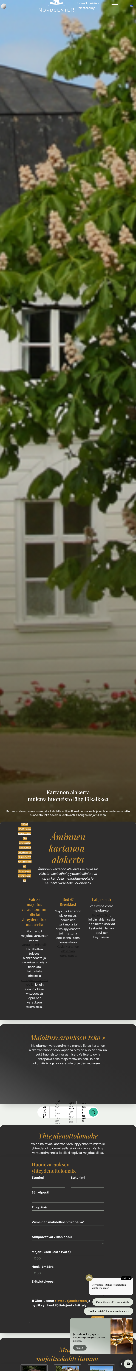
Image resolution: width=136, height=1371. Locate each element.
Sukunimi (78, 1177)
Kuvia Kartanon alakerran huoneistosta (68, 951)
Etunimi (38, 1177)
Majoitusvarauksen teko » (68, 1037)
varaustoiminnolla (34, 945)
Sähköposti (40, 1192)
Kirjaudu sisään (88, 3)
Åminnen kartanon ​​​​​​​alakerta (68, 848)
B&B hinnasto (25, 866)
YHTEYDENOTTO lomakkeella (25, 838)
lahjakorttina (101, 915)
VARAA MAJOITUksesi (24, 829)
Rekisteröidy (86, 8)
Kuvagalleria (24, 861)
